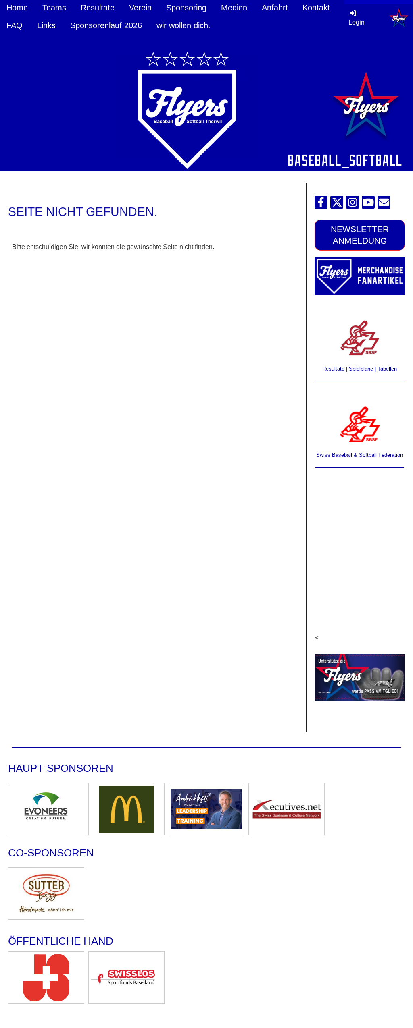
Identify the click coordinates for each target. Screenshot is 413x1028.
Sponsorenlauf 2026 (106, 25)
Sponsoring (186, 7)
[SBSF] (360, 424)
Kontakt (316, 7)
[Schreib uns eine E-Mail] (384, 204)
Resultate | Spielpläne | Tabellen (359, 369)
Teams (54, 7)
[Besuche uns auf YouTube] (368, 204)
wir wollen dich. (183, 25)
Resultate (98, 7)
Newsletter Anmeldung (360, 234)
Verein (140, 7)
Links (46, 25)
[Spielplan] (360, 338)
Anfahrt (275, 7)
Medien (234, 7)
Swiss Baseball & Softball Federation (359, 455)
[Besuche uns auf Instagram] (352, 204)
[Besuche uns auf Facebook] (321, 204)
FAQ (14, 25)
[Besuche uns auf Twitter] (336, 204)
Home (17, 7)
